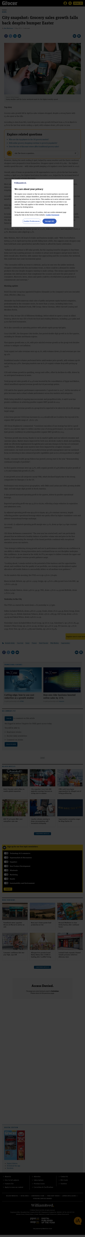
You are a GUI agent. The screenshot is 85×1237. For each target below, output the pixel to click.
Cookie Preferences (32, 221)
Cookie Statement (52, 215)
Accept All (49, 221)
